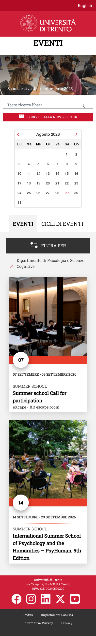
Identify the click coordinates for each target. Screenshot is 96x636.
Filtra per (53, 246)
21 (57, 183)
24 (19, 192)
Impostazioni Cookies (57, 615)
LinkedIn (45, 599)
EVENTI (48, 43)
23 (76, 183)
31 (19, 202)
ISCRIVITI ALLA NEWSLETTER (51, 116)
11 (29, 173)
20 (48, 183)
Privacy (66, 623)
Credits (28, 615)
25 (29, 192)
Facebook (16, 599)
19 (38, 182)
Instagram (31, 599)
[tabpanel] (48, 403)
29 (67, 192)
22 (67, 183)
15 (67, 173)
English (85, 5)
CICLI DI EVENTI (62, 223)
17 (19, 183)
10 (19, 173)
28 (57, 192)
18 (29, 182)
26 (38, 192)
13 (48, 173)
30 (76, 192)
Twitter (60, 599)
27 (48, 192)
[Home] (48, 23)
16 (76, 173)
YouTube (75, 599)
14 (57, 173)
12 (38, 173)
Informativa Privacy (38, 623)
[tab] (23, 223)
